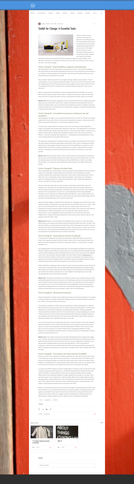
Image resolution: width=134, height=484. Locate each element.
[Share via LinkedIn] (46, 409)
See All (101, 422)
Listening (72, 13)
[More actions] (95, 24)
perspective (47, 400)
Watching (65, 13)
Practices (51, 13)
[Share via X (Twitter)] (43, 409)
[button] (101, 13)
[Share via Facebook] (39, 409)
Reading (58, 13)
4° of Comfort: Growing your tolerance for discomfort (41, 442)
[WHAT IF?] (67, 432)
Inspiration (79, 13)
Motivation (87, 13)
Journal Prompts (41, 13)
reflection (55, 400)
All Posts (33, 13)
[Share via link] (50, 409)
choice (40, 400)
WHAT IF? (60, 441)
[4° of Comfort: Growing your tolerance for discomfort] (42, 432)
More (94, 13)
